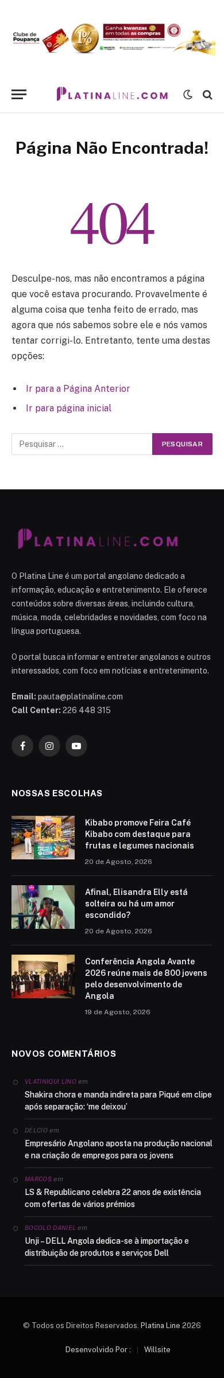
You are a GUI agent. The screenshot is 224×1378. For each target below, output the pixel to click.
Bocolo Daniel (50, 1227)
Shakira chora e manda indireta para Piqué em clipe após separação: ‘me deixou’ (118, 1100)
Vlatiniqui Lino (50, 1081)
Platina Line (160, 1325)
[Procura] (206, 94)
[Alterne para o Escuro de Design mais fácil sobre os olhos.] (187, 94)
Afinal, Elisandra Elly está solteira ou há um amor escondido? (136, 903)
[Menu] (18, 94)
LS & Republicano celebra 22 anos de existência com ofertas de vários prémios (113, 1198)
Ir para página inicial (68, 408)
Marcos (38, 1178)
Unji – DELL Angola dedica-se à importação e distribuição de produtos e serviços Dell (107, 1247)
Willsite (157, 1349)
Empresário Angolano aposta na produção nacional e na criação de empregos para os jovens (119, 1149)
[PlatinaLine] (112, 94)
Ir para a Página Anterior (78, 388)
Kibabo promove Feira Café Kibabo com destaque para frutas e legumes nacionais (139, 834)
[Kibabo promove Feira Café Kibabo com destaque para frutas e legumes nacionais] (43, 837)
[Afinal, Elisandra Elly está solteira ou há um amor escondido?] (43, 907)
